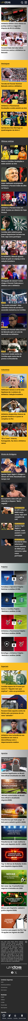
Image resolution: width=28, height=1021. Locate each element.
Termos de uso (4, 987)
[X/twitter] (16, 972)
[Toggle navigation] (26, 2)
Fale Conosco (4, 990)
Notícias (4, 995)
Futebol (2, 997)
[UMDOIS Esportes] (14, 968)
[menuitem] (4, 1016)
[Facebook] (12, 972)
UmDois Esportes (7, 980)
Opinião (3, 1012)
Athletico (3, 999)
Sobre (2, 982)
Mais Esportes (4, 1007)
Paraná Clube (4, 1005)
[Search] (22, 2)
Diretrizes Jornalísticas (6, 984)
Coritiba (2, 1002)
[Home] (5, 2)
